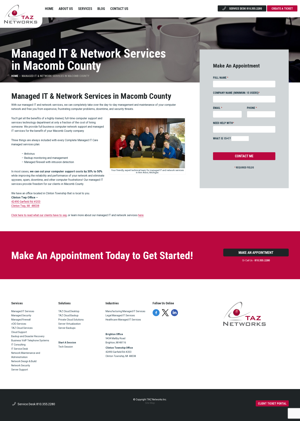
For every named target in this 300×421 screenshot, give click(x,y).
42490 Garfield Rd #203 (25, 201)
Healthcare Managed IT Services (123, 319)
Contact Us (119, 9)
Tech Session (65, 346)
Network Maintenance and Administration (25, 355)
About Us (66, 9)
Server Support (19, 369)
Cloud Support (19, 332)
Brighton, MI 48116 (116, 342)
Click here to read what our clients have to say (39, 215)
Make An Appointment (256, 253)
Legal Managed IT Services (120, 315)
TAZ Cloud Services (22, 328)
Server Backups (67, 328)
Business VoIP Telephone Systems (30, 340)
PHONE (252, 108)
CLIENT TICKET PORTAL (272, 403)
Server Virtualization (69, 323)
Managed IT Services (22, 311)
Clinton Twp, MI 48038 (25, 205)
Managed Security (21, 315)
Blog (101, 9)
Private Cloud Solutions (71, 319)
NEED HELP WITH (223, 123)
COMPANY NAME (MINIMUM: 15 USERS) (236, 92)
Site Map (150, 403)
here (141, 215)
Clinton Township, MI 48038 (121, 356)
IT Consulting (18, 344)
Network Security (20, 365)
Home (49, 9)
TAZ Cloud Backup (68, 315)
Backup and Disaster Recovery (27, 336)
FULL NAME (220, 77)
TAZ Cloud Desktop (68, 311)
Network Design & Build (23, 361)
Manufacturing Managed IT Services (125, 311)
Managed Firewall (21, 319)
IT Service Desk (19, 348)
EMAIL (217, 108)
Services (85, 9)
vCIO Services (18, 323)
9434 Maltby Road (115, 338)
